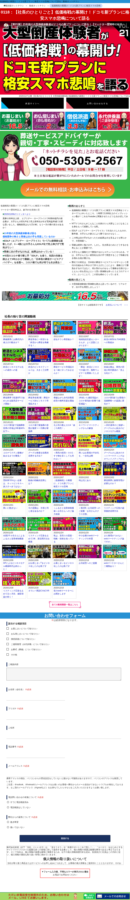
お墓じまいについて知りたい (24, 629)
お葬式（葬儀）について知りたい (26, 649)
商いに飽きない (10, 508)
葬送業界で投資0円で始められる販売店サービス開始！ (14, 401)
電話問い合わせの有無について (22, 797)
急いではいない (17, 827)
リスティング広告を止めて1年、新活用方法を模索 (39, 539)
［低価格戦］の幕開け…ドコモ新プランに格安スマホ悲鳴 (64, 483)
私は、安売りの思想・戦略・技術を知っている (64, 539)
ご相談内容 (13, 664)
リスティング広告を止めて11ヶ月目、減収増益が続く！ (13, 594)
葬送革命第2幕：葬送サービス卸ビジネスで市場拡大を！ (39, 401)
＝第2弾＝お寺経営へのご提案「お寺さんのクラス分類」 (89, 511)
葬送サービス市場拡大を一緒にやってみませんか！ (64, 370)
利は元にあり (85, 480)
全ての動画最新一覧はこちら (65, 604)
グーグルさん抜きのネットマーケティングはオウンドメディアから (114, 456)
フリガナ (12, 708)
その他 (14, 655)
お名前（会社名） (16, 689)
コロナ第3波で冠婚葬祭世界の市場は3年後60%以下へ (14, 428)
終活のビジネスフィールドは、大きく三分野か (38, 370)
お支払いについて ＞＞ (117, 305)
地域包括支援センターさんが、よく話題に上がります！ (89, 342)
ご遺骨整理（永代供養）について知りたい (30, 644)
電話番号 (12, 747)
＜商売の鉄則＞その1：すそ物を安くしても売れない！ (64, 456)
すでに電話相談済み (19, 802)
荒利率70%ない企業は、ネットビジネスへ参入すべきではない (13, 483)
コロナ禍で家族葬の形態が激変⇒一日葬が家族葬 (38, 428)
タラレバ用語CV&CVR (38, 591)
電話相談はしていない (20, 807)
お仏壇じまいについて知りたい (25, 634)
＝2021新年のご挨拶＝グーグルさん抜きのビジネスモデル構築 (114, 428)
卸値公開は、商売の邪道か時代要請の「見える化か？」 (114, 370)
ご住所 (11, 728)
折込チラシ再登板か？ (64, 339)
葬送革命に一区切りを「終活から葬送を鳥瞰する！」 (38, 342)
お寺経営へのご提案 (88, 563)
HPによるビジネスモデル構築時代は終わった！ (13, 566)
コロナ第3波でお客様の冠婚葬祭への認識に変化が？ (114, 401)
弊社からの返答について (19, 817)
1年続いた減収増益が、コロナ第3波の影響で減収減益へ (89, 401)
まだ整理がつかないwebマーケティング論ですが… (114, 539)
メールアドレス (15, 766)
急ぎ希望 (14, 822)
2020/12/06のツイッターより (17, 214)
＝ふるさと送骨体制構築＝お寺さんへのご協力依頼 (64, 511)
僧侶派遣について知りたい (23, 639)
